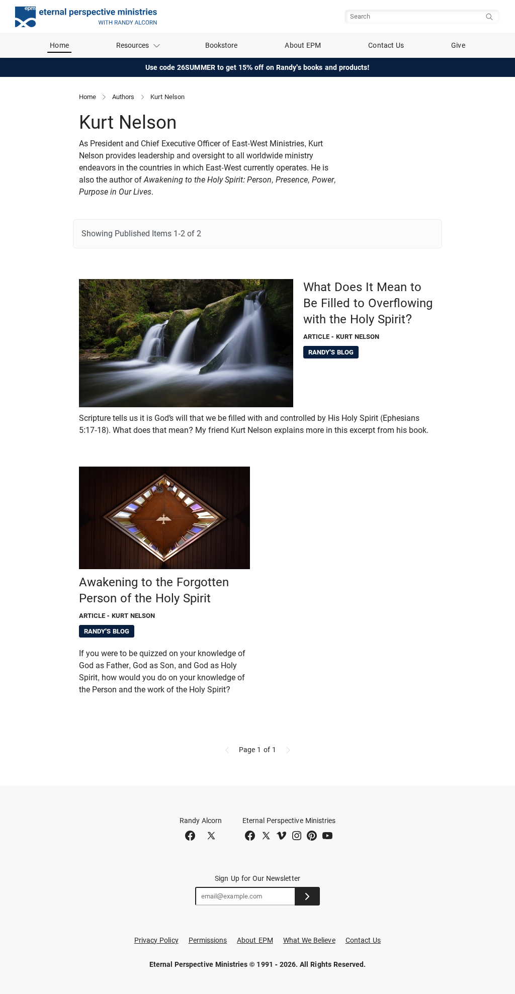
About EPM (303, 45)
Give (458, 45)
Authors (123, 97)
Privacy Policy (156, 940)
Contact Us (386, 45)
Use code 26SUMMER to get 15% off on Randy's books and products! (257, 67)
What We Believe (309, 940)
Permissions (208, 940)
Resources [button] (132, 45)
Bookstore (221, 45)
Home (59, 45)
